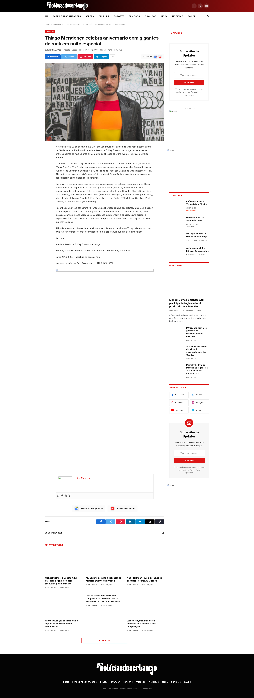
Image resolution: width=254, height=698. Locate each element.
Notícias (177, 16)
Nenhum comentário (90, 50)
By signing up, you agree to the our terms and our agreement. (189, 92)
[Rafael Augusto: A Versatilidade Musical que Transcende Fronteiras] (176, 205)
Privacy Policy (196, 92)
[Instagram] (58, 496)
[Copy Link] (35, 187)
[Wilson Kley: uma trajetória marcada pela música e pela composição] (145, 604)
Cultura (104, 16)
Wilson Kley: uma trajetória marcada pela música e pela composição (141, 623)
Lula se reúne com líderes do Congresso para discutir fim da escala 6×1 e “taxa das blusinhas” (104, 598)
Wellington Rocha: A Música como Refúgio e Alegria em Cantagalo (197, 235)
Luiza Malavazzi (54, 50)
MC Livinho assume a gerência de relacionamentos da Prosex (103, 579)
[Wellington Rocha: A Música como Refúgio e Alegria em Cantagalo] (176, 237)
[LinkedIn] (35, 167)
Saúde (191, 16)
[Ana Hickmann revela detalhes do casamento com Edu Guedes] (145, 561)
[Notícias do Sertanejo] (67, 6)
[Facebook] (35, 154)
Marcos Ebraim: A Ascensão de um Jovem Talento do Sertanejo (195, 219)
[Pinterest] (35, 174)
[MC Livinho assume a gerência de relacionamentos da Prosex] (104, 561)
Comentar (104, 641)
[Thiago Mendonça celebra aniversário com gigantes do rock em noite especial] (104, 102)
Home (66, 682)
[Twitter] (35, 160)
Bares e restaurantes (67, 16)
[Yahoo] (69, 496)
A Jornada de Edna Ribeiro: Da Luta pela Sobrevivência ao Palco (196, 249)
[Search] (207, 16)
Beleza (89, 16)
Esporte (119, 16)
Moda (164, 16)
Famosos (134, 16)
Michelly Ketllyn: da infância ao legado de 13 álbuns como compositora (61, 623)
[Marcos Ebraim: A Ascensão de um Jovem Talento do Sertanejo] (176, 221)
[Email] (35, 181)
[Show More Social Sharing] (112, 56)
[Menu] (46, 16)
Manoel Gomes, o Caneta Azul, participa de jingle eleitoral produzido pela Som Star (61, 580)
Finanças (150, 16)
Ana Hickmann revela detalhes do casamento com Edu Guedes (144, 579)
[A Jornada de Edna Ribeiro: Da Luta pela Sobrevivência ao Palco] (176, 251)
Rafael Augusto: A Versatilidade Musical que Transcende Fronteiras (197, 203)
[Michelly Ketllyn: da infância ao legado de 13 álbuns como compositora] (63, 604)
